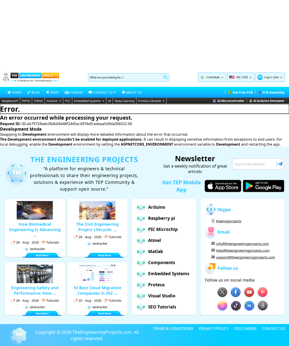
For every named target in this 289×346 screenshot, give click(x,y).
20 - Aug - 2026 (90, 300)
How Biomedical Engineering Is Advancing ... (35, 229)
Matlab (155, 251)
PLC (67, 101)
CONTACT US (273, 328)
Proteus (156, 285)
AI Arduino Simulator (268, 101)
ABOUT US (134, 92)
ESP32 (26, 101)
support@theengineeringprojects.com (245, 257)
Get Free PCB (243, 92)
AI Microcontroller (231, 101)
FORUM (76, 92)
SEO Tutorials (162, 307)
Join (276, 77)
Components (161, 262)
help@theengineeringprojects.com (243, 250)
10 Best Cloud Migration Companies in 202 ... (97, 290)
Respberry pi (161, 218)
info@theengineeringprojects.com (242, 243)
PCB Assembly (273, 92)
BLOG (35, 92)
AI (109, 101)
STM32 (38, 101)
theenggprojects (228, 221)
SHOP (54, 92)
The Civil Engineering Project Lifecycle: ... (97, 226)
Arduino (52, 101)
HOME (16, 92)
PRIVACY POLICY (213, 328)
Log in (268, 77)
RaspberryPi (10, 101)
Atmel (154, 240)
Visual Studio (161, 296)
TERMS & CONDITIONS (173, 328)
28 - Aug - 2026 (27, 242)
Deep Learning (124, 101)
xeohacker (37, 249)
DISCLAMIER (245, 328)
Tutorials (52, 242)
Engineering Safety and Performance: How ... (34, 290)
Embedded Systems (87, 101)
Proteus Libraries (149, 101)
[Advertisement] (144, 34)
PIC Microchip (163, 229)
